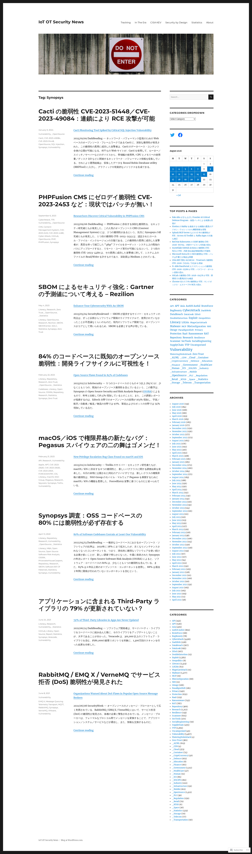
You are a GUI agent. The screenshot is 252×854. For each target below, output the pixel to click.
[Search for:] (189, 97)
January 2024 (178, 499)
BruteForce (207, 306)
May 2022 (176, 560)
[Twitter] (172, 135)
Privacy (199, 330)
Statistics (196, 22)
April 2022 (177, 563)
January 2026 (178, 425)
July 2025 (176, 443)
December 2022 (179, 538)
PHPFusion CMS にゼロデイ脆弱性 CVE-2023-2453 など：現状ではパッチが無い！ (96, 200)
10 (173, 174)
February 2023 (178, 532)
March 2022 (177, 566)
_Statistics (43, 315)
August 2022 (178, 551)
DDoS (198, 314)
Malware (175, 326)
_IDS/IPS (192, 368)
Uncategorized (198, 345)
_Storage (175, 382)
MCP (184, 326)
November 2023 (179, 505)
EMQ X (41, 701)
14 (198, 174)
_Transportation (202, 382)
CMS (40, 227)
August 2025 (178, 440)
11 (179, 174)
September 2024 (179, 474)
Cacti (40, 138)
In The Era (140, 22)
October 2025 (178, 434)
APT (47, 464)
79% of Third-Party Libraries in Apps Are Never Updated (106, 620)
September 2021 (179, 584)
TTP (52, 220)
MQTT (61, 704)
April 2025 (177, 453)
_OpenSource (58, 134)
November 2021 (179, 578)
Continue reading (84, 175)
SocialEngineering (201, 341)
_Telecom (186, 382)
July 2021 (176, 590)
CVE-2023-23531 (45, 471)
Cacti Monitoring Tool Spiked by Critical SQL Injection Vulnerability (113, 130)
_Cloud (191, 357)
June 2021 (176, 593)
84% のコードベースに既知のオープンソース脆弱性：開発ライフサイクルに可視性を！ (99, 360)
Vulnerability (44, 134)
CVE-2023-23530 (52, 468)
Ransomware (196, 333)
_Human (175, 368)
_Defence (194, 361)
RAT (206, 333)
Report (49, 634)
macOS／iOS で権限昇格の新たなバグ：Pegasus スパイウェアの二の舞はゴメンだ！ (99, 441)
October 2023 (178, 508)
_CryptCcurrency (179, 361)
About (210, 22)
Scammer (175, 341)
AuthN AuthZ (193, 306)
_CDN (183, 357)
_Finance (175, 365)
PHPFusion (43, 242)
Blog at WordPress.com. (72, 840)
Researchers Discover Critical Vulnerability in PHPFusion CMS (109, 215)
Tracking (126, 22)
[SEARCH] (211, 97)
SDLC (54, 326)
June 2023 (176, 520)
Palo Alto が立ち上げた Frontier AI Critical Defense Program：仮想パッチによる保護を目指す (192, 220)
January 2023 (178, 535)
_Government (189, 364)
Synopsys (42, 147)
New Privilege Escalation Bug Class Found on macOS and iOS (108, 456)
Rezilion (52, 323)
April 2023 (177, 526)
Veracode (52, 637)
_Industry (203, 368)
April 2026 (177, 416)
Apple (41, 464)
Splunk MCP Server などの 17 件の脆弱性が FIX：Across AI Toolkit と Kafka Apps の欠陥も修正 (192, 235)
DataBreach (176, 314)
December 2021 (179, 575)
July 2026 (176, 407)
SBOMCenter (44, 326)
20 (191, 179)
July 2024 (176, 480)
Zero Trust (52, 382)
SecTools (186, 341)
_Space (191, 379)
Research (51, 309)
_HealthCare (205, 365)
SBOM (60, 323)
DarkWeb (206, 310)
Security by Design (176, 22)
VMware (52, 710)
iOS (55, 474)
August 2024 (178, 477)
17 (173, 179)
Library (49, 631)
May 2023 (176, 523)
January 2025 (178, 462)
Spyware (42, 483)
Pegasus (49, 480)
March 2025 (177, 456)
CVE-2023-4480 (56, 233)
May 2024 (176, 486)
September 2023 (179, 511)
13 (191, 174)
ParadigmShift (186, 330)
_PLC (190, 375)
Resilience (199, 337)
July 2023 (176, 517)
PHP (53, 239)
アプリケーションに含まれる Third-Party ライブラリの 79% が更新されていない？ (99, 605)
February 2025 (179, 459)
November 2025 (179, 431)
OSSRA (147, 391)
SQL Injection (57, 144)
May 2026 (176, 413)
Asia (182, 306)
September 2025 (179, 437)
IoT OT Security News (61, 21)
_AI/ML (174, 357)
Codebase (43, 389)
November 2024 (179, 468)
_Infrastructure (178, 371)
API (40, 460)
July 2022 (176, 554)
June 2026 (177, 410)
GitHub (54, 236)
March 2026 (177, 419)
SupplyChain (177, 344)
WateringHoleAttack (180, 354)
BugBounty (176, 310)
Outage (173, 330)
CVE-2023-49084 (52, 138)
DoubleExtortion (179, 318)
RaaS (185, 333)
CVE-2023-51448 (46, 141)
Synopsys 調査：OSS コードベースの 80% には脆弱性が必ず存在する (90, 519)
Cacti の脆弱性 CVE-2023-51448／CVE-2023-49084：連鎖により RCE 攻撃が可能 (96, 115)
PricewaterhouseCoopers (50, 560)
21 (198, 179)
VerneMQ (42, 710)
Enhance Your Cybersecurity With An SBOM (99, 305)
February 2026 (179, 422)
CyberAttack (44, 220)
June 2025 (176, 447)
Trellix (60, 483)
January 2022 (178, 572)
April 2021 (176, 600)
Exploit (193, 318)
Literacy (42, 309)
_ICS (183, 368)
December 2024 (179, 465)
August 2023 (178, 514)
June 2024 (176, 483)
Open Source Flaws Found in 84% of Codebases (101, 375)
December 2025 (179, 428)
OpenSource (44, 144)
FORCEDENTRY (45, 474)
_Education (206, 361)
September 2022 (179, 548)
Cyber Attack (44, 236)
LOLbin (185, 322)
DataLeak (189, 314)
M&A (49, 548)
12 (185, 174)
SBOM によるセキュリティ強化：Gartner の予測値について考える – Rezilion (96, 290)
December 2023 (179, 502)
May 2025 (176, 450)
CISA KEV (155, 22)
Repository (52, 379)
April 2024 (177, 489)
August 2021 (177, 587)
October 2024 (178, 471)
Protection (175, 333)
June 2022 (176, 557)
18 (179, 179)
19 (185, 179)
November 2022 (179, 541)
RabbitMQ (43, 707)
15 (204, 174)
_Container (202, 357)
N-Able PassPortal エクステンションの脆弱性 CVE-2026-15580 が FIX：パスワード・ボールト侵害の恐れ (192, 269)
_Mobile (192, 371)
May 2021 (176, 597)
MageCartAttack (198, 322)
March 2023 (177, 529)
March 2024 (177, 492)
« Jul (178, 195)
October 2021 (178, 581)
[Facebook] (180, 135)
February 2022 (179, 569)
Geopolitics (204, 318)
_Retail (174, 379)
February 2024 (179, 495)
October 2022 (178, 544)
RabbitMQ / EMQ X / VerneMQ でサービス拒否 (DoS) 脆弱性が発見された (99, 678)
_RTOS (182, 379)
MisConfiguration (196, 326)
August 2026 (178, 404)
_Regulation (201, 375)
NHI (209, 326)
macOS (50, 477)
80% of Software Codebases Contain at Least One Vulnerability (110, 534)
